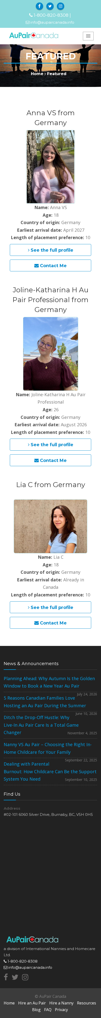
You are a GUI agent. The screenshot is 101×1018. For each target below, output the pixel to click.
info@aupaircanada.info (52, 22)
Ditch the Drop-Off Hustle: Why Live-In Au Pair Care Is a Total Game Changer (41, 724)
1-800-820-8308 (51, 15)
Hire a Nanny (61, 1003)
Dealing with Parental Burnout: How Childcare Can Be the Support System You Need (50, 771)
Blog (36, 1009)
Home (37, 73)
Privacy (61, 1009)
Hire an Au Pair (32, 1003)
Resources (86, 1003)
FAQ (47, 1009)
